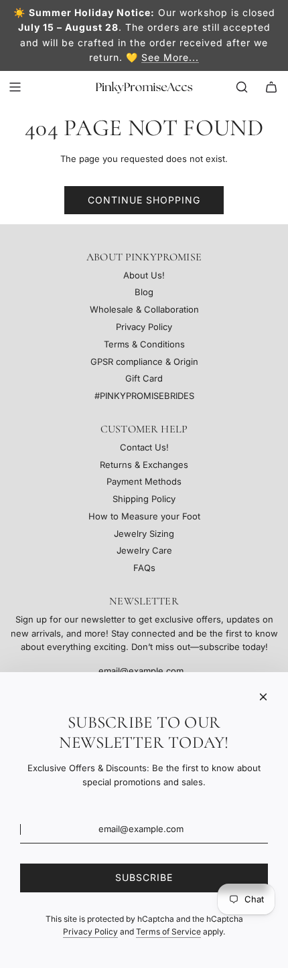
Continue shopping (144, 200)
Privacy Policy (90, 931)
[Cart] (271, 87)
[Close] (263, 697)
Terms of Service (168, 931)
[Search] (242, 87)
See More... (170, 57)
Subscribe (144, 877)
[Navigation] (14, 87)
